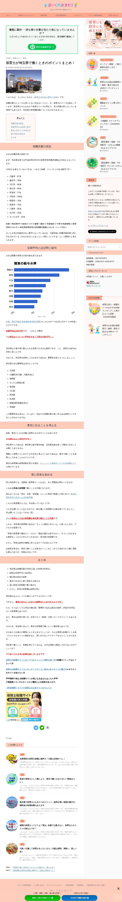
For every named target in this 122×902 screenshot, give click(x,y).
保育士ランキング (93, 286)
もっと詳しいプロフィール (98, 225)
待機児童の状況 (17, 123)
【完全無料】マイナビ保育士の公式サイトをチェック (29, 688)
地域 (9, 738)
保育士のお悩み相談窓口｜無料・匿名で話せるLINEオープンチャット (110, 85)
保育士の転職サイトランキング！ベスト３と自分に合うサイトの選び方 (36, 669)
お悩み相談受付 (61, 15)
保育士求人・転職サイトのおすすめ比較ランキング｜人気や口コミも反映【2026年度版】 (110, 310)
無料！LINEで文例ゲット (41, 898)
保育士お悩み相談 (94, 211)
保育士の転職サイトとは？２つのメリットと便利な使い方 (31, 660)
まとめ (13, 137)
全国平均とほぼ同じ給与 (20, 127)
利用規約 (80, 885)
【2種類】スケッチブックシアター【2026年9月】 (110, 124)
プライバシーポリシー (55, 885)
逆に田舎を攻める (18, 134)
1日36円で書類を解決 (78, 898)
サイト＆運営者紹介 (96, 15)
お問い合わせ (113, 15)
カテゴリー (78, 15)
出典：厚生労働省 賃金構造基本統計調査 (23, 321)
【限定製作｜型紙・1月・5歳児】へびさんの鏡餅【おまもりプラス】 (111, 145)
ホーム (8, 15)
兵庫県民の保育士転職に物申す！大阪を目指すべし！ (42, 759)
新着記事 (44, 15)
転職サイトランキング (26, 15)
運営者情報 (70, 885)
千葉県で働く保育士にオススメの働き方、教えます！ (34, 867)
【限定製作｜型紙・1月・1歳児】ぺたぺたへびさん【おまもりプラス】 (111, 166)
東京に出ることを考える (20, 130)
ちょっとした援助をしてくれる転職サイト (58, 463)
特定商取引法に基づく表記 (96, 885)
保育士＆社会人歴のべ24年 (46, 97)
